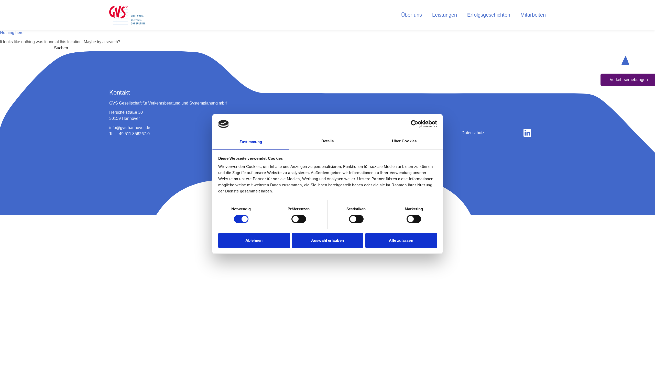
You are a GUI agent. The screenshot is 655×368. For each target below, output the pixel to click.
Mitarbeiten (533, 15)
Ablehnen (254, 240)
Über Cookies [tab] (404, 141)
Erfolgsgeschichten (488, 15)
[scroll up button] (625, 60)
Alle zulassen (401, 240)
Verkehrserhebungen (629, 79)
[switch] (298, 219)
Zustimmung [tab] (250, 142)
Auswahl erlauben (327, 240)
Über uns (411, 15)
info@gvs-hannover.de (129, 127)
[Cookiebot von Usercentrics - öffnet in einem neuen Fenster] (414, 124)
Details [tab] (327, 141)
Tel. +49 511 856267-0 (129, 134)
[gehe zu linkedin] (527, 133)
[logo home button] (127, 15)
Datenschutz (473, 133)
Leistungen (444, 15)
